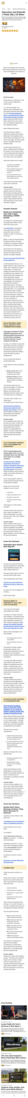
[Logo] (3, 3)
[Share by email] (3, 31)
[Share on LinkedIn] (12, 31)
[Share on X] (8, 31)
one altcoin (9, 228)
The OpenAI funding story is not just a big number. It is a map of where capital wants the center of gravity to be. (14, 709)
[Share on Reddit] (15, 31)
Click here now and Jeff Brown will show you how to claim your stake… (14, 584)
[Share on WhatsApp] (17, 31)
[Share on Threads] (10, 31)
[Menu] (26, 2)
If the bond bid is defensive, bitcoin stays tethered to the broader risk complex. (12, 408)
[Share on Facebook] (5, 31)
